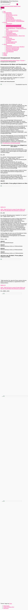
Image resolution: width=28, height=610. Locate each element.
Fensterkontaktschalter (11, 41)
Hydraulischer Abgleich (11, 34)
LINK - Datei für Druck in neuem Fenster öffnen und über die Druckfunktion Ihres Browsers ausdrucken (13, 210)
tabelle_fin (3, 207)
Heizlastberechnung (11, 33)
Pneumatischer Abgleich (12, 50)
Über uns (5, 52)
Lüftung (5, 44)
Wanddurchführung (10, 43)
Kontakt (5, 55)
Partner (5, 54)
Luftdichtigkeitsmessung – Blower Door (15, 35)
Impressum (6, 608)
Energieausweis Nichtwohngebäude (15, 27)
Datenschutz (6, 605)
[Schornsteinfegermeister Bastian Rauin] (11, 6)
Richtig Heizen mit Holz (11, 15)
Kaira (10, 603)
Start (4, 11)
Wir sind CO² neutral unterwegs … (14, 20)
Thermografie (9, 32)
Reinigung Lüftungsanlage (12, 49)
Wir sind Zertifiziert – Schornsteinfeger (15, 21)
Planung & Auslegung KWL (12, 48)
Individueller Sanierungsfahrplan (14, 24)
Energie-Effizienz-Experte (12, 30)
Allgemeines (9, 13)
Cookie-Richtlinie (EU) (8, 607)
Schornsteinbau (10, 17)
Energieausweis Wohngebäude (13, 26)
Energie (5, 22)
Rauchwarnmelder (10, 39)
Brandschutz (6, 37)
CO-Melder (8, 40)
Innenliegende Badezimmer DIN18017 (15, 46)
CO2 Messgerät (10, 51)
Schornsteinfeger (7, 12)
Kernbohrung (9, 16)
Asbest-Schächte (10, 18)
